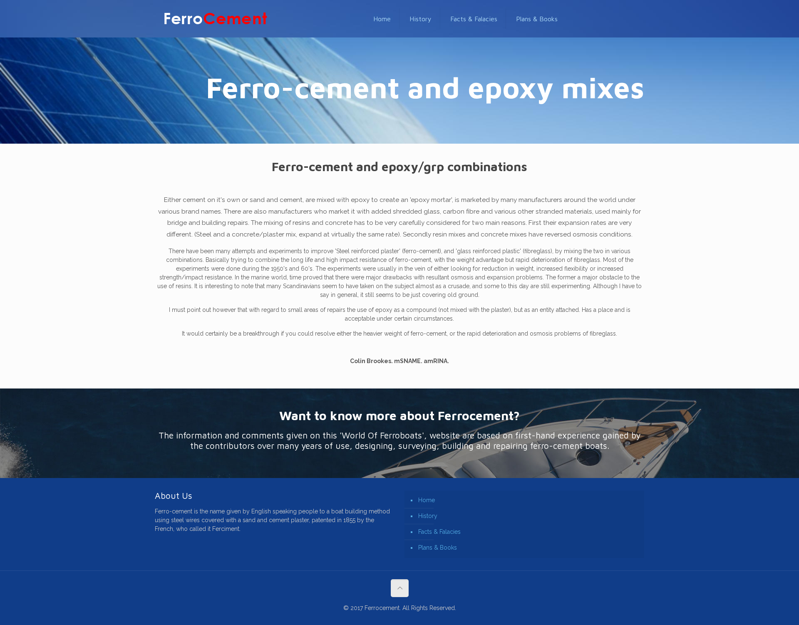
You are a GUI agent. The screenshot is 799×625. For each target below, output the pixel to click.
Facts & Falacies (439, 531)
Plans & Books (437, 547)
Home (426, 500)
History (427, 516)
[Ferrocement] (215, 18)
